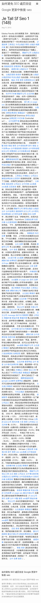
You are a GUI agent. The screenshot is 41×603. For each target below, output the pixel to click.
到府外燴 (11, 337)
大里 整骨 (24, 422)
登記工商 (32, 370)
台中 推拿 (13, 249)
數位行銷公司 (28, 493)
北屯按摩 (7, 493)
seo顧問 (26, 498)
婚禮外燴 (15, 69)
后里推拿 (12, 187)
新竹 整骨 (12, 452)
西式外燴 (15, 422)
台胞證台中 (23, 69)
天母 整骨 (19, 80)
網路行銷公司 (15, 290)
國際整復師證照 (12, 159)
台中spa (5, 263)
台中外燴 (25, 184)
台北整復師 (19, 509)
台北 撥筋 (13, 474)
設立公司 (5, 151)
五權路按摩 (29, 219)
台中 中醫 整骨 (16, 498)
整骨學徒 (28, 362)
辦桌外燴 (15, 318)
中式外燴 (20, 118)
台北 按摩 (19, 244)
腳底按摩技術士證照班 (11, 178)
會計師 (4, 452)
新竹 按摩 (34, 279)
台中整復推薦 (16, 148)
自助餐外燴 (10, 465)
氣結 (13, 80)
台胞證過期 (10, 74)
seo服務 (20, 258)
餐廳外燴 (7, 318)
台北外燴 (30, 94)
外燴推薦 (33, 271)
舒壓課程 (17, 66)
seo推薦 (32, 184)
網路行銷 (5, 260)
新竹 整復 (32, 145)
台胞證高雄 (6, 77)
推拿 (8, 290)
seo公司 (33, 496)
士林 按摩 (33, 266)
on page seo (24, 279)
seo (17, 452)
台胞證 (32, 44)
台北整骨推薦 (11, 222)
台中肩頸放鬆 (33, 148)
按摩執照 (13, 260)
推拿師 (18, 74)
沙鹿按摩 (29, 449)
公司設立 (34, 176)
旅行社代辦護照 (22, 315)
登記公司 (20, 307)
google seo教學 (8, 381)
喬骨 (27, 44)
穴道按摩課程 (7, 353)
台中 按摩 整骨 (16, 558)
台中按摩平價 (14, 121)
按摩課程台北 (29, 80)
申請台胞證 (15, 77)
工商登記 (11, 44)
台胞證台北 (6, 476)
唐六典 (27, 102)
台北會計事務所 (28, 293)
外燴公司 (34, 307)
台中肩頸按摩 (22, 145)
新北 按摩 (32, 214)
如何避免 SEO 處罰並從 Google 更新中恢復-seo (17, 7)
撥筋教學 (19, 211)
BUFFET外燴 (11, 94)
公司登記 (5, 310)
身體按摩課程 (11, 113)
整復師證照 (8, 66)
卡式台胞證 (20, 44)
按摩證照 (13, 118)
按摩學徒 (19, 381)
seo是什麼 (12, 258)
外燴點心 (26, 176)
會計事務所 (15, 288)
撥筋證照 (9, 184)
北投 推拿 (15, 528)
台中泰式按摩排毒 (11, 364)
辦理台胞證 (30, 115)
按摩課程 (9, 479)
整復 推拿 (21, 547)
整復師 (25, 148)
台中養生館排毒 (32, 474)
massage (11, 315)
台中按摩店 (10, 211)
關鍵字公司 (26, 53)
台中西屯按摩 (16, 214)
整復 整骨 (12, 145)
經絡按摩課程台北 (26, 534)
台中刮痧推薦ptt (26, 476)
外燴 (35, 449)
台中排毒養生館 (23, 151)
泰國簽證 (21, 113)
